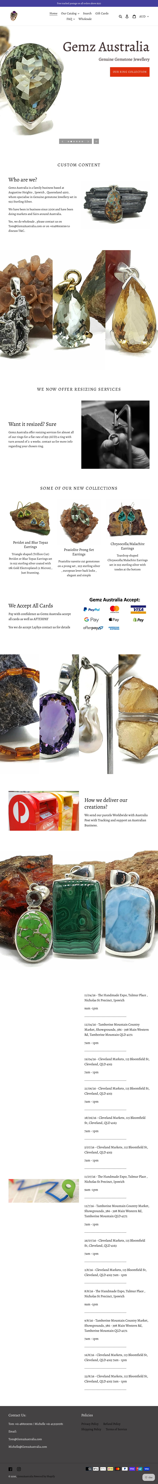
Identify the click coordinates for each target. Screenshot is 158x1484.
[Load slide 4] (77, 142)
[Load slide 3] (74, 142)
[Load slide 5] (80, 142)
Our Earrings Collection (126, 72)
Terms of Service (116, 1429)
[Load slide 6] (82, 142)
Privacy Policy (90, 1424)
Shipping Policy (91, 1429)
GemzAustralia (25, 1476)
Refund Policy (112, 1424)
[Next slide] (88, 141)
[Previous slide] (62, 141)
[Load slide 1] (69, 142)
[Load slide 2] (71, 142)
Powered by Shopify (44, 1476)
